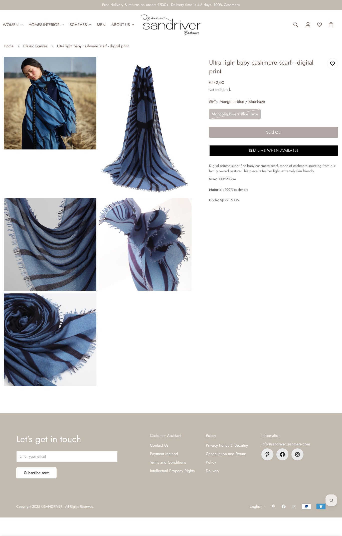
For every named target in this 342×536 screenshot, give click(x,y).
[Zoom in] (87, 67)
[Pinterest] (267, 454)
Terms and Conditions (168, 462)
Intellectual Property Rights (172, 471)
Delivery (212, 471)
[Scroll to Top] (332, 508)
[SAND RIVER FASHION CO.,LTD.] (171, 25)
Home (9, 46)
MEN (101, 25)
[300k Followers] (282, 454)
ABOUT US (120, 25)
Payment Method (164, 454)
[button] (331, 25)
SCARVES (78, 25)
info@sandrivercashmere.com (285, 444)
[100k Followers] (297, 454)
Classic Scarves (35, 46)
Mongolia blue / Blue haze (235, 114)
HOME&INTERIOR (44, 25)
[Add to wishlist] (332, 63)
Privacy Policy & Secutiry (227, 445)
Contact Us (159, 445)
